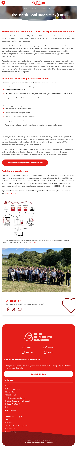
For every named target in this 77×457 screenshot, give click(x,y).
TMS (7, 420)
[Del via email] (20, 309)
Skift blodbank (10, 395)
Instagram (29, 352)
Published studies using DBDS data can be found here (25, 162)
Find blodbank (10, 392)
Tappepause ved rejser (13, 417)
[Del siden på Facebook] (8, 309)
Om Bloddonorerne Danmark (16, 398)
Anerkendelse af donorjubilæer (16, 426)
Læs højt (50, 442)
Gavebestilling (10, 432)
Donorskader (10, 429)
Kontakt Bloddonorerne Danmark (17, 401)
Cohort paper (33, 242)
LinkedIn (50, 352)
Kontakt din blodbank (38, 374)
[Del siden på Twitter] (14, 309)
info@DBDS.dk (10, 193)
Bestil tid (8, 386)
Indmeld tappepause (13, 389)
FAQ (7, 407)
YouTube (50, 348)
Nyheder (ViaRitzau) (12, 404)
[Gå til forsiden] (38, 2)
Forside (24, 9)
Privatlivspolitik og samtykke (34, 442)
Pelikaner (8, 423)
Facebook (29, 348)
